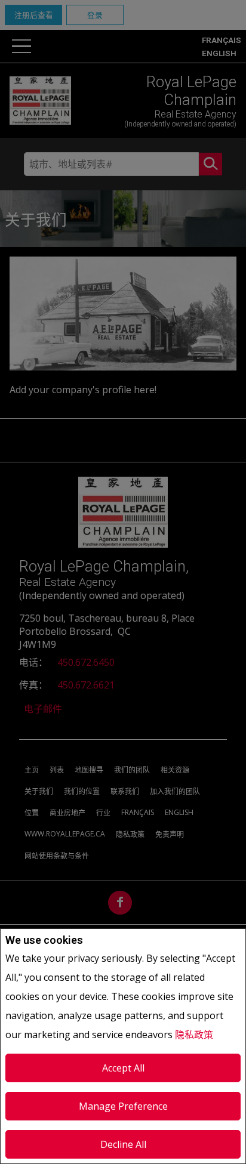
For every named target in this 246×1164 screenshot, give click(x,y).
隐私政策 (194, 1034)
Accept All (123, 1068)
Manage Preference (123, 1106)
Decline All (123, 1144)
